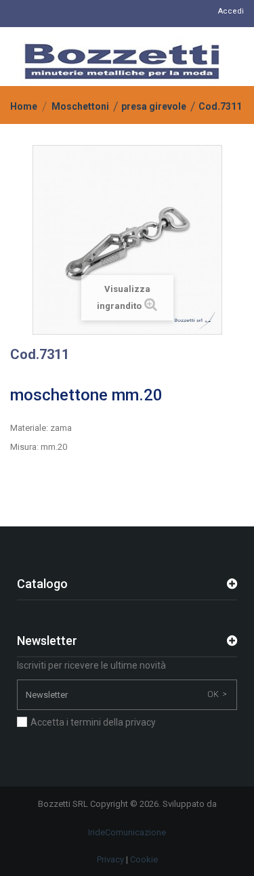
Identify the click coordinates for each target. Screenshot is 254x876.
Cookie (144, 859)
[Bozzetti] (122, 61)
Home (23, 106)
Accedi (231, 11)
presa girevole (153, 106)
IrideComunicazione (127, 832)
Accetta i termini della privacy (93, 722)
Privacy (110, 859)
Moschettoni (80, 106)
